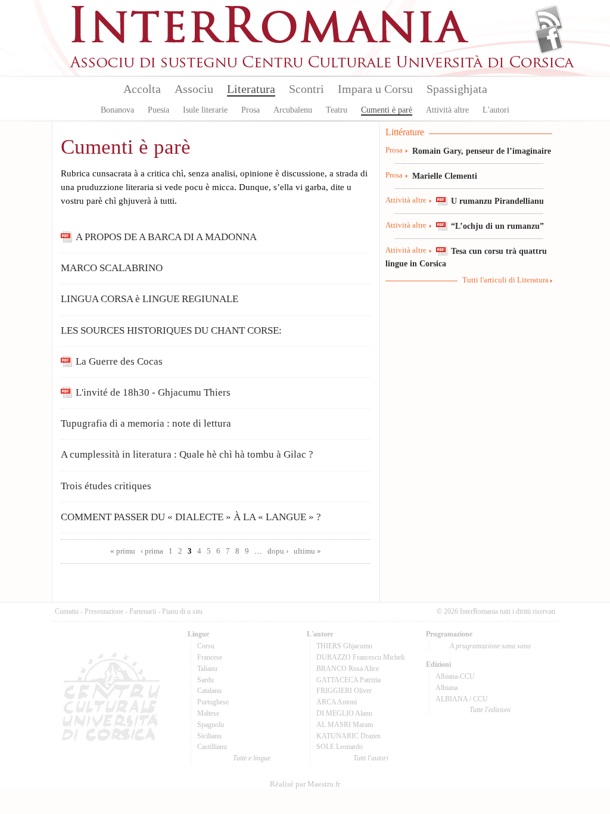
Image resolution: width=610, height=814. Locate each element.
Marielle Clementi (444, 176)
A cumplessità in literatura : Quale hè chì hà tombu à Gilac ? (187, 454)
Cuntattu (67, 611)
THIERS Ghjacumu (344, 646)
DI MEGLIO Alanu (344, 713)
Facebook (549, 39)
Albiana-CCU (455, 676)
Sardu (205, 680)
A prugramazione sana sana (490, 646)
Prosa (250, 109)
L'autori (496, 109)
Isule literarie (205, 109)
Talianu (207, 668)
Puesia (158, 109)
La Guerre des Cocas (119, 361)
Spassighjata (457, 88)
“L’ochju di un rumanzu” (497, 226)
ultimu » (307, 551)
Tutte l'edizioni (490, 710)
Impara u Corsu (375, 88)
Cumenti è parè (386, 109)
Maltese (208, 713)
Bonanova (117, 109)
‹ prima (152, 551)
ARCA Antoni (336, 702)
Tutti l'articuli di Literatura (505, 280)
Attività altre (447, 109)
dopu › (277, 551)
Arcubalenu (292, 109)
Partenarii (142, 611)
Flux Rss (549, 19)
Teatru (336, 109)
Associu (194, 88)
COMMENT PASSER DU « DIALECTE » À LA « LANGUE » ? (191, 517)
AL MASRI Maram (344, 724)
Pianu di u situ (182, 611)
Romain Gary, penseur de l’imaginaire (481, 151)
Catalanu (209, 690)
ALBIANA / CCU (461, 699)
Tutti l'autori (370, 758)
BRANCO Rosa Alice (347, 668)
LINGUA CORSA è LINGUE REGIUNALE (149, 299)
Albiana (446, 687)
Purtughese (213, 702)
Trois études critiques (106, 486)
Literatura (251, 88)
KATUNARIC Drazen (348, 736)
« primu (122, 551)
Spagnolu (210, 724)
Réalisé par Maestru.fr (305, 784)
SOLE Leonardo (339, 746)
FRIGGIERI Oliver (344, 690)
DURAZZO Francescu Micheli (360, 657)
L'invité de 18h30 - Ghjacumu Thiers (153, 392)
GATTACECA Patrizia (348, 680)
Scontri (306, 88)
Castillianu (212, 746)
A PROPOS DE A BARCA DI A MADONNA (166, 237)
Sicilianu (209, 736)
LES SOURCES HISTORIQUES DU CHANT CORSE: (171, 330)
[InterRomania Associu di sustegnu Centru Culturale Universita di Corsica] (323, 65)
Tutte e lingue (251, 758)
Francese (209, 657)
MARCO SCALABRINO (112, 268)
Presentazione (104, 611)
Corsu (205, 646)
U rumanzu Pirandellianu (497, 201)
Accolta (142, 88)
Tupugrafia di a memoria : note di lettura (146, 423)
